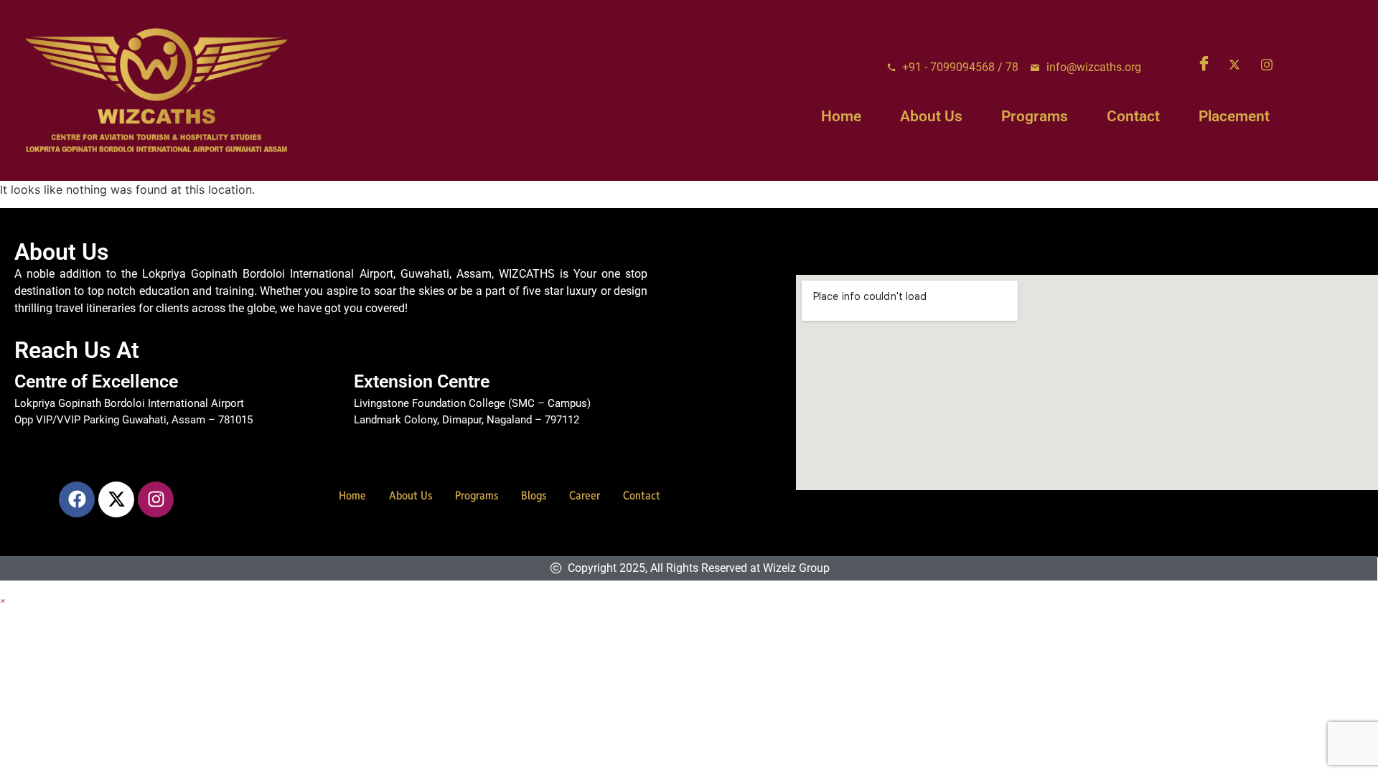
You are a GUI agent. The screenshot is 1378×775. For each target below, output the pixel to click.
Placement (1234, 116)
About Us (931, 116)
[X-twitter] (116, 499)
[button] (3, 600)
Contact (1133, 116)
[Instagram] (1272, 64)
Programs (1034, 116)
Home (841, 116)
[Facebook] (1207, 64)
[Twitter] (1239, 64)
